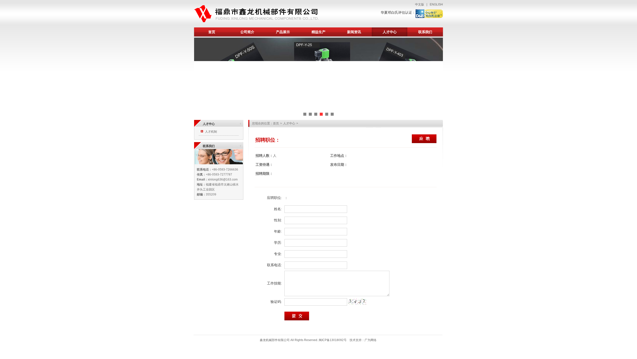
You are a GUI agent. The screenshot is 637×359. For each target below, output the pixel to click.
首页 (211, 32)
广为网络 (370, 340)
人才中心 (390, 32)
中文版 (419, 4)
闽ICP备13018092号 (333, 340)
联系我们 (425, 32)
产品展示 (283, 32)
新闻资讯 (354, 32)
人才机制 (211, 131)
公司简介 (247, 32)
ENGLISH (436, 4)
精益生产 (318, 32)
